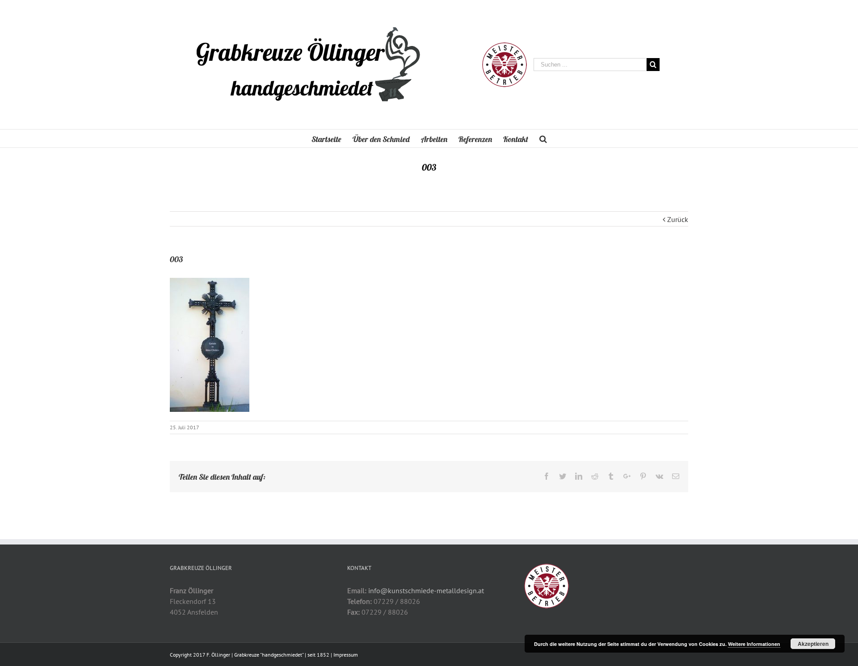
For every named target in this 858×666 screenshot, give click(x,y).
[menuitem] (332, 138)
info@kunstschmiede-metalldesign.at (426, 590)
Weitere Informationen (754, 644)
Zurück (677, 219)
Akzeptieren (813, 644)
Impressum (345, 654)
